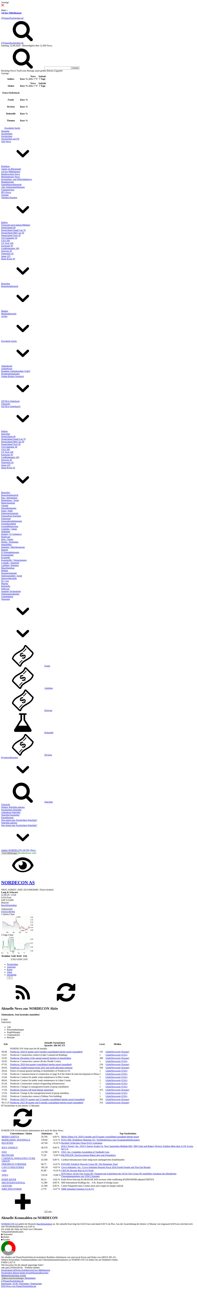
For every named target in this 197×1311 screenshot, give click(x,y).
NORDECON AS (9, 1224)
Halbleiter (5, 531)
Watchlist (48, 802)
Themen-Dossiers (9, 197)
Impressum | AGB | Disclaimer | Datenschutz (21, 1283)
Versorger (5, 599)
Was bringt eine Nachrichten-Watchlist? (19, 820)
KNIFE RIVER (9, 1179)
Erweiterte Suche (12, 128)
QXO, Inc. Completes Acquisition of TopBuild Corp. (85, 1152)
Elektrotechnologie (9, 513)
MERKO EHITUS (10, 1136)
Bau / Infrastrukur (9, 498)
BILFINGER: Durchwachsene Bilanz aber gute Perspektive (88, 1155)
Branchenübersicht (9, 286)
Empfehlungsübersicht (11, 184)
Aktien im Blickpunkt (11, 169)
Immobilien (6, 544)
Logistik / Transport (10, 563)
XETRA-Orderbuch (10, 401)
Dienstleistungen (8, 508)
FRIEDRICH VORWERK (14, 1164)
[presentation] (8, 977)
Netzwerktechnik (9, 578)
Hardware (5, 537)
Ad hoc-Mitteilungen (11, 13)
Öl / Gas (5, 581)
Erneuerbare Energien (11, 516)
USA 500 (5, 240)
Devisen (48, 755)
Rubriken (5, 166)
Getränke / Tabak (9, 529)
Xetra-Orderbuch (23, 1270)
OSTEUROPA (8, 911)
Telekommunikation (10, 594)
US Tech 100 (7, 243)
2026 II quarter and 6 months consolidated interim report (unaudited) (46, 1052)
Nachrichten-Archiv (17, 1275)
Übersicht (5, 404)
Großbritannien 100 (10, 248)
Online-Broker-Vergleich (12, 376)
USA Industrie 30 (9, 238)
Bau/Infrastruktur (9, 905)
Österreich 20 (7, 253)
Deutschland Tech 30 (10, 235)
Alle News (6, 141)
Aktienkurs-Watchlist (10, 812)
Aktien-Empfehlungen (29, 1273)
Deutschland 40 (8, 227)
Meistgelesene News (10, 177)
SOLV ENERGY (10, 1147)
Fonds (47, 666)
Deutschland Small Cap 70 (13, 230)
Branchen (5, 283)
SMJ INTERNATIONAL (13, 1182)
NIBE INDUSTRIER (12, 1189)
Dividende (11, 975)
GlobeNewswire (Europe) (117, 1052)
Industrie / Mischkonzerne (13, 547)
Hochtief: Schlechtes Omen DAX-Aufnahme (81, 1143)
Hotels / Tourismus (9, 542)
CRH (4, 1170)
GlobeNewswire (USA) (116, 1055)
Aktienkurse (6, 366)
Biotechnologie (8, 503)
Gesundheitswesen (9, 526)
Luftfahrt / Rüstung (10, 565)
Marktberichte (7, 182)
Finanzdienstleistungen (11, 521)
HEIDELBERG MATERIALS (16, 1140)
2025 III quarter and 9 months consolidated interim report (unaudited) (46, 1102)
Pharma (4, 583)
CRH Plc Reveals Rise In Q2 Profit (77, 1170)
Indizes (4, 222)
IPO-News (6, 192)
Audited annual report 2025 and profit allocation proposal (41, 1067)
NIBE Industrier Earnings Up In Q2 (77, 1189)
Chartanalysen (7, 190)
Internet (4, 550)
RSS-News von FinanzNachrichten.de (18, 1286)
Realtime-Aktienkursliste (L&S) (15, 371)
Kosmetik (5, 557)
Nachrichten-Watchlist (11, 810)
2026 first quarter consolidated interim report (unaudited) (41, 1064)
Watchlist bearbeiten (10, 815)
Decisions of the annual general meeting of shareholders (40, 1058)
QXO (4, 1152)
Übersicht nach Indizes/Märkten (15, 225)
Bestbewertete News (10, 174)
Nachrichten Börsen (10, 1273)
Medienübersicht (8, 313)
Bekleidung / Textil (10, 500)
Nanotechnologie (9, 573)
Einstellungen (7, 817)
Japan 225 (5, 256)
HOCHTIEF (7, 1143)
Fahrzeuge (6, 518)
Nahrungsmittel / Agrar (11, 576)
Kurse (9, 969)
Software (5, 589)
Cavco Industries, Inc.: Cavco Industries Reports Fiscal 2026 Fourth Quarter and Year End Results (105, 1167)
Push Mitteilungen (9, 853)
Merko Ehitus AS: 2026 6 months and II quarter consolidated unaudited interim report (100, 1136)
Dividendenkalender (10, 374)
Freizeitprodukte (8, 524)
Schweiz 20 (6, 251)
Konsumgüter (7, 555)
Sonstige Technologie (11, 591)
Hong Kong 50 (8, 259)
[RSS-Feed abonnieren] (22, 1002)
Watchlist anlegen (9, 823)
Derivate (48, 710)
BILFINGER (8, 1155)
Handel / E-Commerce (11, 534)
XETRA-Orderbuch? (11, 406)
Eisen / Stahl (7, 511)
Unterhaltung (7, 596)
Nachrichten (6, 133)
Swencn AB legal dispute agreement (31, 1090)
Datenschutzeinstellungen (13, 1278)
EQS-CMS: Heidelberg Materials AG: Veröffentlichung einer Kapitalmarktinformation (100, 1140)
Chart (9, 972)
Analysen (11, 967)
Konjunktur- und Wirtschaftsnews (16, 179)
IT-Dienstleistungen (10, 552)
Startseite (5, 131)
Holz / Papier (7, 539)
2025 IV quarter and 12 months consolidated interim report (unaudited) (47, 1099)
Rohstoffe (5, 586)
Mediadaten (30, 1278)
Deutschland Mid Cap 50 (12, 233)
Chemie (4, 505)
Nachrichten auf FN (10, 139)
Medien (4, 311)
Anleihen (48, 688)
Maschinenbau (7, 568)
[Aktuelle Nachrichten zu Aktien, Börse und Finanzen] (12, 18)
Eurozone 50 (7, 246)
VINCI (5, 1175)
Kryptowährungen (9, 757)
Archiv (4, 316)
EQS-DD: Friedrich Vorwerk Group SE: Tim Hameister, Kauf (89, 1164)
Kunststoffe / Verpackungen (14, 560)
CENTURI (7, 1186)
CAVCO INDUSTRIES (13, 1167)
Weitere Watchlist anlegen (13, 807)
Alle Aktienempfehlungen (13, 187)
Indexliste (5, 434)
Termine (5, 195)
